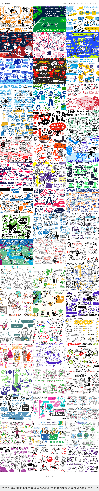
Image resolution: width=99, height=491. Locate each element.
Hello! (64, 3)
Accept (77, 488)
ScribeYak (6, 3)
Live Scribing (71, 3)
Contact (87, 3)
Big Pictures (80, 3)
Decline (83, 488)
